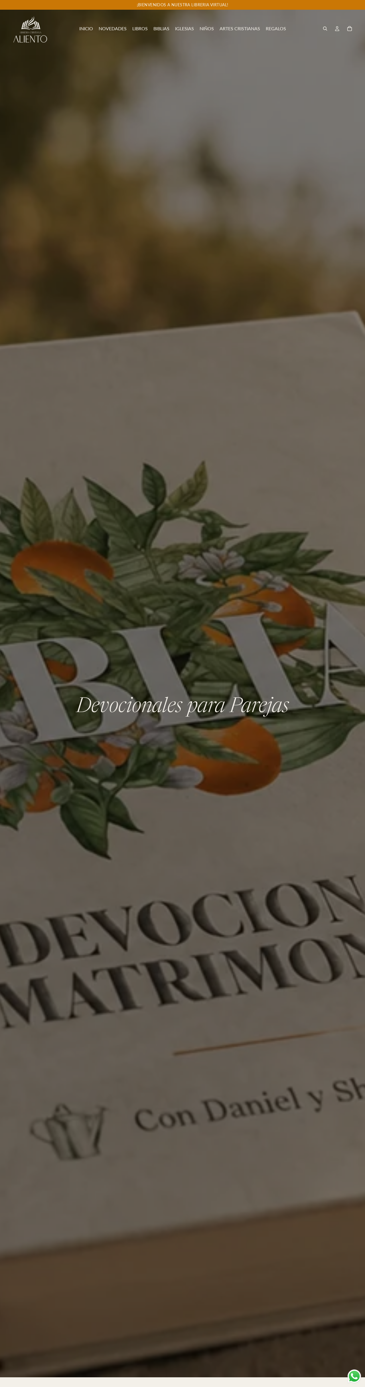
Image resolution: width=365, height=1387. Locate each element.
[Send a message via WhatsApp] (354, 1376)
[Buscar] (325, 28)
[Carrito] (349, 28)
